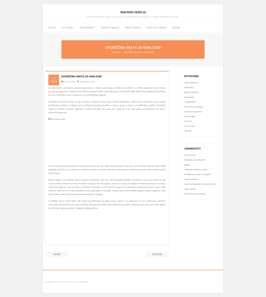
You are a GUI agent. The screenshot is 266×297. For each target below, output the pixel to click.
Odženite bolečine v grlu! (195, 169)
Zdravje (187, 130)
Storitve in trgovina (193, 111)
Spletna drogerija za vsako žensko (200, 184)
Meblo (187, 164)
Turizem (188, 121)
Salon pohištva (191, 179)
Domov (116, 52)
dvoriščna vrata (87, 81)
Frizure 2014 (189, 155)
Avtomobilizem (191, 82)
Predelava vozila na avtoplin (197, 174)
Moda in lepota (191, 92)
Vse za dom (69, 81)
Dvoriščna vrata (55, 91)
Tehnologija (189, 116)
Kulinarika (189, 87)
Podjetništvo (190, 101)
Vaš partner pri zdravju (195, 193)
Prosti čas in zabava (193, 106)
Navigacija (189, 97)
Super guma (190, 188)
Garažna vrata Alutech (194, 159)
